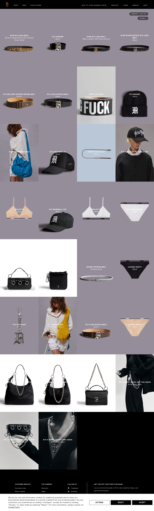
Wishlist (115, 5)
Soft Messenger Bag (19, 153)
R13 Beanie (135, 95)
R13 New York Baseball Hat (134, 153)
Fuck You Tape (96, 95)
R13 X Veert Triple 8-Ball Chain (19, 441)
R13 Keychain (19, 326)
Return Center (20, 491)
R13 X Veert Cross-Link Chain (57, 441)
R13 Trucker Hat (58, 153)
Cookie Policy (14, 507)
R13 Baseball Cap (57, 210)
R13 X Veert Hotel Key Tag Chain (135, 383)
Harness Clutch (19, 268)
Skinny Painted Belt (96, 268)
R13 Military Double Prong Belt (19, 95)
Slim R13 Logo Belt (19, 38)
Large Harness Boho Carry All (19, 383)
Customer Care (20, 488)
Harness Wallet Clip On (58, 268)
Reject (121, 502)
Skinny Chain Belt (96, 153)
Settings (99, 502)
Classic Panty (135, 210)
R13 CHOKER (57, 38)
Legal (43, 491)
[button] (135, 5)
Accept (142, 502)
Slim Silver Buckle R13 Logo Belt (135, 37)
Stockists (44, 488)
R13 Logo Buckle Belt (58, 95)
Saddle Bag (57, 326)
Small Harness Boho (57, 383)
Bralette (19, 210)
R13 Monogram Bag (96, 383)
